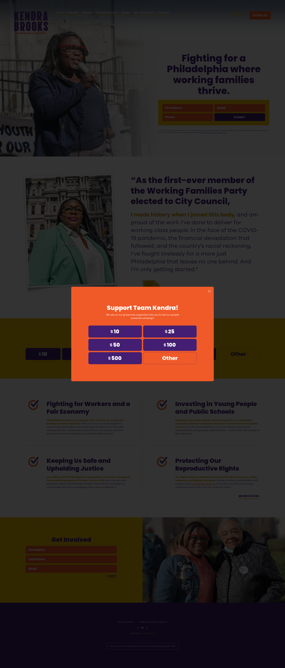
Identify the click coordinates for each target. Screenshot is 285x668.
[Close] (209, 291)
